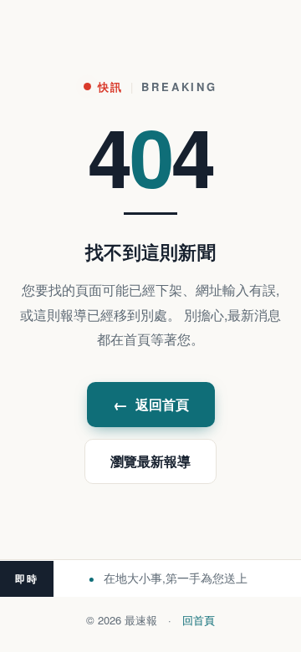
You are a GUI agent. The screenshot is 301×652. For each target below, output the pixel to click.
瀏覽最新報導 (150, 461)
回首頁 (198, 620)
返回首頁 (151, 404)
